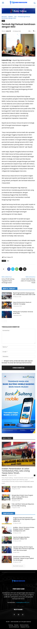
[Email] (20, 269)
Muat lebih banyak (18, 566)
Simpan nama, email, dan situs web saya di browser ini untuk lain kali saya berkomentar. (17, 362)
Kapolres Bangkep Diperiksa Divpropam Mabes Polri (21, 538)
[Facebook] (9, 269)
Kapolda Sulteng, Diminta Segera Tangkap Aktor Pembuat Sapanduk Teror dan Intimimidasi (23, 548)
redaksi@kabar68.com (22, 602)
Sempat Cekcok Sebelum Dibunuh (22, 487)
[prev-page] (3, 321)
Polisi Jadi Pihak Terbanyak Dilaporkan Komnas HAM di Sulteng (23, 505)
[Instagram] (18, 614)
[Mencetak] (24, 269)
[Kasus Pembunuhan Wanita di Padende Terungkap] (7, 305)
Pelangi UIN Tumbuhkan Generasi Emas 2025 (23, 312)
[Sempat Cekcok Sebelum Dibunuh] (6, 489)
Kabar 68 (8, 31)
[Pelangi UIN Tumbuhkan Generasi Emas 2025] (7, 314)
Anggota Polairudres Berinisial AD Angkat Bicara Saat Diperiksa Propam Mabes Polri (24, 519)
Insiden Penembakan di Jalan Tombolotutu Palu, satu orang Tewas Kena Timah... (16, 470)
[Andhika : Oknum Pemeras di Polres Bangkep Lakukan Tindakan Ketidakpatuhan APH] (7, 530)
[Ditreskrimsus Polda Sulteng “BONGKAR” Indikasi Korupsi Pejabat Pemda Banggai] (7, 559)
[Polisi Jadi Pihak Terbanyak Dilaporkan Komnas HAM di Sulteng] (6, 506)
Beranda (4, 16)
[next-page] (5, 321)
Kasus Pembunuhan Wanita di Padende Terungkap (22, 303)
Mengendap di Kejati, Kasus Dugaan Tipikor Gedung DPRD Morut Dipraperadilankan (22, 497)
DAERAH (10, 16)
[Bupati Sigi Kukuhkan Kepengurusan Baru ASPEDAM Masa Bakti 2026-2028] (7, 295)
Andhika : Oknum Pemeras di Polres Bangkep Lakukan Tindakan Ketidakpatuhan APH (23, 529)
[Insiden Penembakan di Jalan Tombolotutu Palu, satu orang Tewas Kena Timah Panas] (18, 454)
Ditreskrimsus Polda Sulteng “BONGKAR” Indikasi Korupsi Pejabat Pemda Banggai (23, 558)
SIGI (15, 16)
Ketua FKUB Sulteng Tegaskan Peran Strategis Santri (8, 281)
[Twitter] (13, 269)
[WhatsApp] (16, 269)
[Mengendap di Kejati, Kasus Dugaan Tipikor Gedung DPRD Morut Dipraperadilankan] (6, 497)
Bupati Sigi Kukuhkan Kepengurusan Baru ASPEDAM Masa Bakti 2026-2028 (24, 294)
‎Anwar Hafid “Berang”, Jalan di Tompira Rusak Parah (28, 281)
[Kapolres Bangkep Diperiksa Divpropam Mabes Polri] (7, 540)
